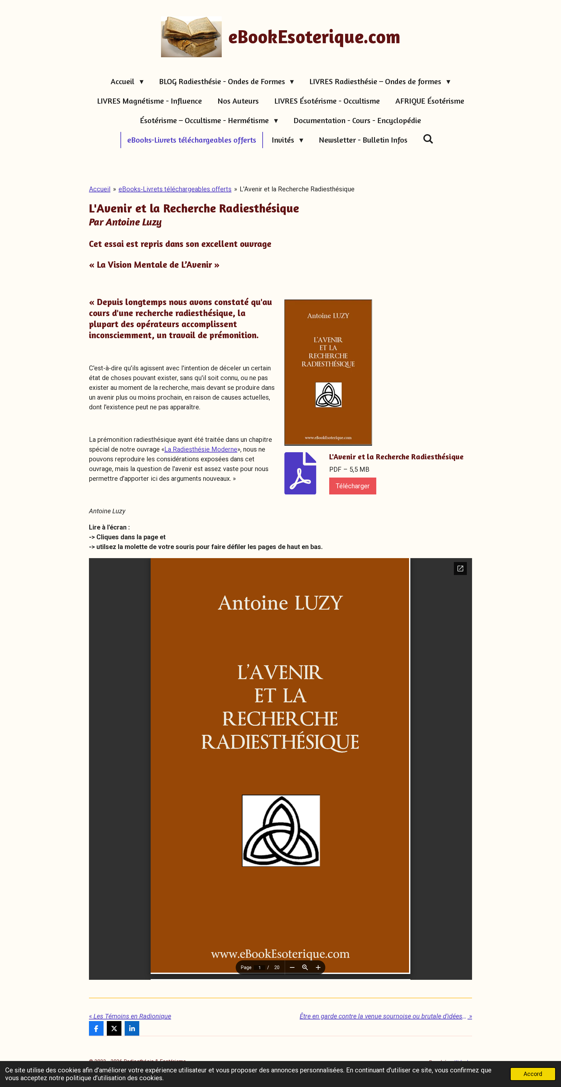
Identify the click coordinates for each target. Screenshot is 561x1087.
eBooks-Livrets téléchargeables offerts (174, 189)
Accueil (99, 189)
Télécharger (353, 486)
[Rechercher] (428, 139)
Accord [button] (533, 1073)
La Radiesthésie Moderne (200, 449)
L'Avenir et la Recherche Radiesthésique (297, 189)
